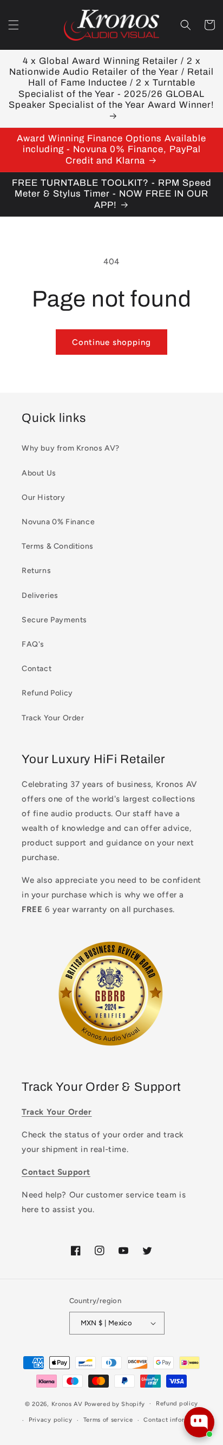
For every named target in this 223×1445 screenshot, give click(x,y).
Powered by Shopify (115, 1403)
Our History (43, 497)
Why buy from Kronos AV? (71, 448)
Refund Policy (47, 693)
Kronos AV (67, 1403)
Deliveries (40, 595)
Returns (36, 570)
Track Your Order (53, 718)
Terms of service (108, 1419)
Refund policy (177, 1403)
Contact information (174, 1419)
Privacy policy (51, 1419)
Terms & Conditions (58, 546)
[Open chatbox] (199, 1422)
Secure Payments (54, 619)
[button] (13, 25)
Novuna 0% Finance (58, 521)
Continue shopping (111, 342)
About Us (39, 473)
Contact (36, 668)
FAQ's (33, 644)
